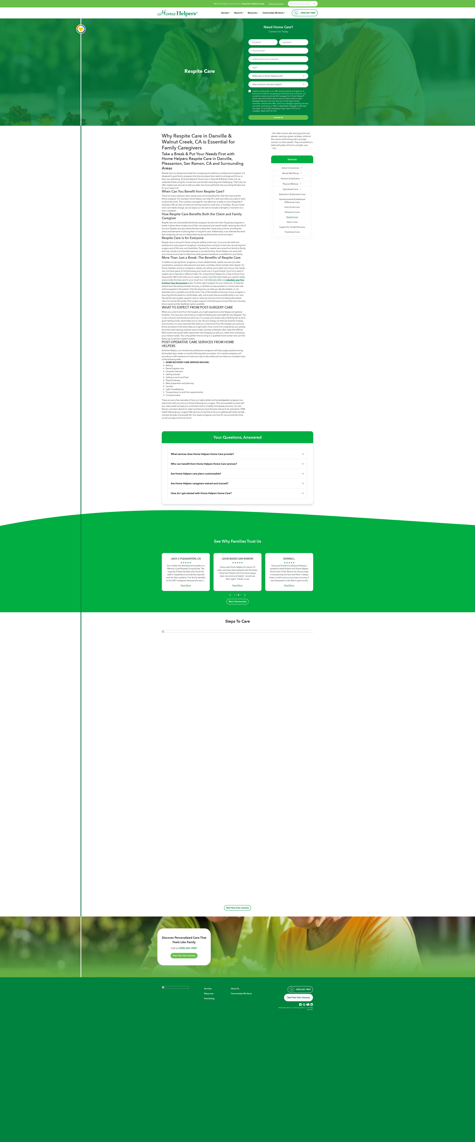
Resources (252, 12)
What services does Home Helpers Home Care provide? (202, 454)
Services (225, 12)
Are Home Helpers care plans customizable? (196, 474)
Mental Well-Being (290, 173)
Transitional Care (292, 232)
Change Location (276, 3)
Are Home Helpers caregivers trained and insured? (199, 483)
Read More (186, 585)
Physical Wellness (290, 183)
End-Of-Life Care (292, 207)
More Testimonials (237, 601)
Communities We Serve (272, 12)
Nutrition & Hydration (290, 178)
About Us (238, 12)
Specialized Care (290, 189)
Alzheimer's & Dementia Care (292, 194)
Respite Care (292, 217)
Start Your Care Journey (237, 907)
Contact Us (278, 117)
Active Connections (290, 167)
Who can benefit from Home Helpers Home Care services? (204, 464)
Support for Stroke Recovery (292, 227)
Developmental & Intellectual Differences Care (292, 201)
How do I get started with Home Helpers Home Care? (201, 493)
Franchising (209, 998)
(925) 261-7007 (215, 279)
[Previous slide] (231, 595)
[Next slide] (244, 595)
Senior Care (292, 222)
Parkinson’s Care (292, 212)
